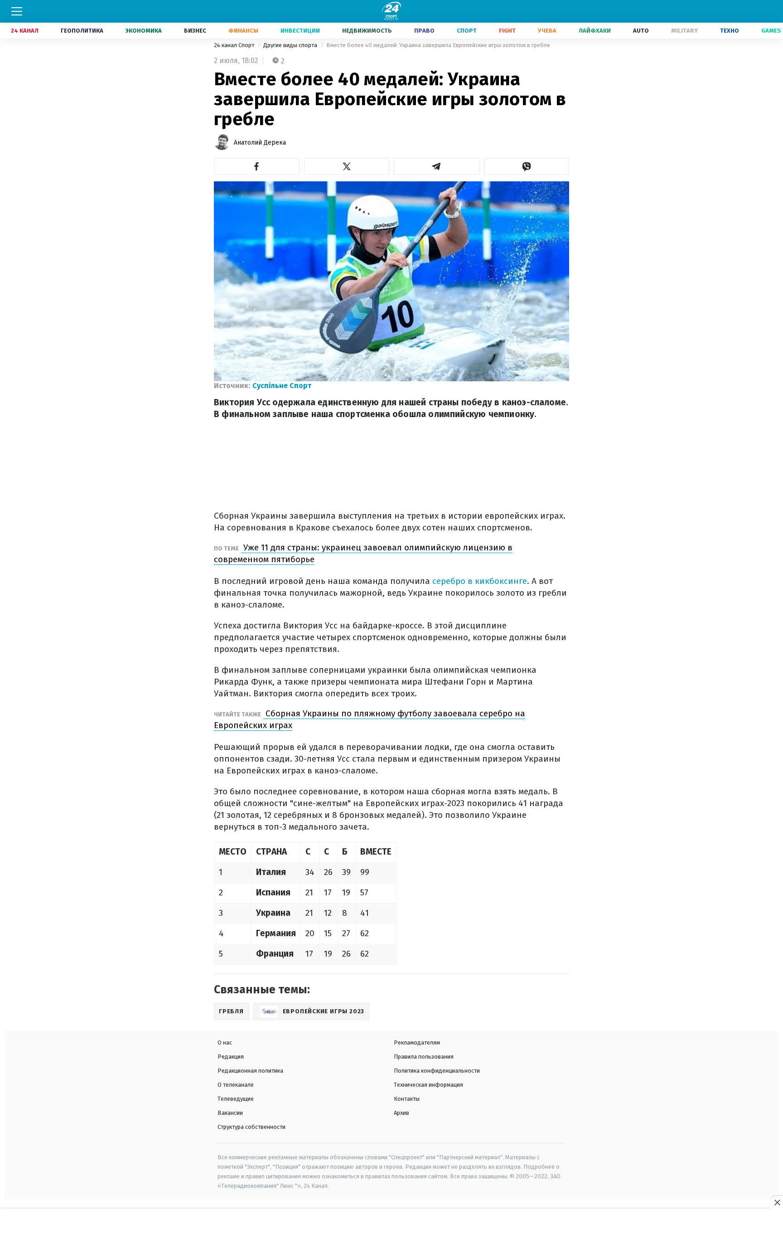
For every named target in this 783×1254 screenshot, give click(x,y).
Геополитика (82, 30)
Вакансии (230, 1112)
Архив (401, 1112)
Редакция (231, 1056)
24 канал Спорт (235, 45)
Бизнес (195, 30)
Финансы (243, 30)
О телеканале (236, 1084)
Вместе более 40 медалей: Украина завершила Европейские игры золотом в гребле (438, 45)
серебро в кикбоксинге (478, 581)
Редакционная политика (250, 1070)
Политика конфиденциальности (437, 1070)
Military (684, 30)
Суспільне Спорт (281, 385)
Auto (641, 30)
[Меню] (16, 11)
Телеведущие (236, 1098)
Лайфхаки (595, 30)
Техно (729, 30)
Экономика (144, 30)
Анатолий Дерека (260, 142)
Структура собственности (251, 1126)
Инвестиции (300, 30)
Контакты (407, 1098)
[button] (257, 166)
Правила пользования (424, 1056)
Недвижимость (367, 30)
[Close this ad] (776, 1202)
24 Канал (25, 30)
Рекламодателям (417, 1042)
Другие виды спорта (291, 45)
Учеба (547, 30)
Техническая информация (428, 1084)
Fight (507, 30)
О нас (225, 1042)
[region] (391, 1232)
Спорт (467, 30)
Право (424, 30)
